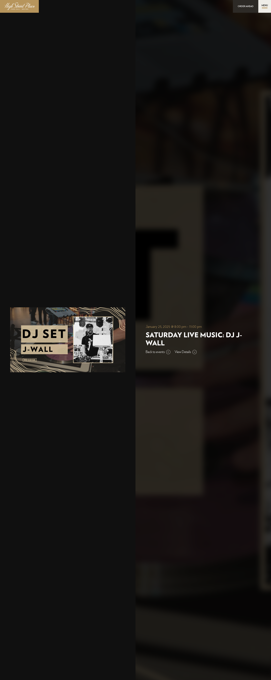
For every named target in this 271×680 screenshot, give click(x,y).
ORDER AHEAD (245, 6)
